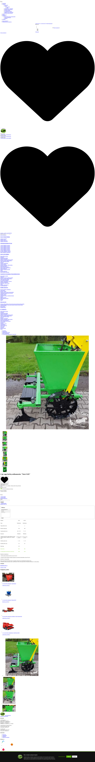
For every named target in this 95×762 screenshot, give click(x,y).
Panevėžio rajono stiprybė (8, 9)
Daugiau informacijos (61, 756)
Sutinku (69, 756)
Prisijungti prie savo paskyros (7, 21)
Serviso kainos (2, 306)
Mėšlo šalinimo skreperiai (4, 298)
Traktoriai (1, 322)
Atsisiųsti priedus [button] (3, 503)
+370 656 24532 (3, 136)
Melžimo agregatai (3, 297)
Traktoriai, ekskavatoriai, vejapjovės (6, 281)
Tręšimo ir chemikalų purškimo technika (6, 259)
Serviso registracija (3, 32)
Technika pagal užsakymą (4, 284)
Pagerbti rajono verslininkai (8, 8)
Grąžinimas (4, 736)
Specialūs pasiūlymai (3, 271)
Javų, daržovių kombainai (4, 280)
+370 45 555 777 (38, 23)
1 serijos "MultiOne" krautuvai (5, 245)
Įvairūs (1, 270)
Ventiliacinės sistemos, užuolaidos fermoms (7, 295)
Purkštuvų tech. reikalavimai (8, 12)
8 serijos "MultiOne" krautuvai (5, 249)
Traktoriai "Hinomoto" (3, 240)
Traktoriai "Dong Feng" (4, 241)
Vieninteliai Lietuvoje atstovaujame (9, 16)
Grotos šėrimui (2, 290)
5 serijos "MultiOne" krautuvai (5, 247)
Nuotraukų (8, 6)
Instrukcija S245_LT (3, 565)
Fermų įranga (2, 326)
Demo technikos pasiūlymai (4, 272)
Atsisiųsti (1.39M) (3, 567)
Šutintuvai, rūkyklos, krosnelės (5, 269)
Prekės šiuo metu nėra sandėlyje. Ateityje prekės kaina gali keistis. (10, 485)
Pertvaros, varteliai (3, 291)
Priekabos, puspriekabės (4, 263)
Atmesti (74, 756)
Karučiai (1, 299)
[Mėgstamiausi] (47, 126)
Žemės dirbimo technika (4, 256)
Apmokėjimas (4, 735)
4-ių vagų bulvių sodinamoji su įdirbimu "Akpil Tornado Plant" (12, 616)
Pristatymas (4, 734)
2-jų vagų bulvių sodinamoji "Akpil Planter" (9, 583)
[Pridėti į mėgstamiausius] (9, 585)
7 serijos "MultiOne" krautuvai (5, 248)
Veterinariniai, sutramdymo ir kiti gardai (6, 293)
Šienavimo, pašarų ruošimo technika (6, 260)
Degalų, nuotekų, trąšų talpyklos (5, 267)
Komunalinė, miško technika (4, 283)
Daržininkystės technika (4, 313)
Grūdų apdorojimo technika (4, 261)
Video (7, 7)
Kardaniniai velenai (3, 323)
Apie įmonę (6, 5)
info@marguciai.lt (49, 23)
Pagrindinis (4, 3)
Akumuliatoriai (2, 324)
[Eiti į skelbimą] (48, 587)
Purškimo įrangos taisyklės (8, 13)
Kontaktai (3, 19)
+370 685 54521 (3, 134)
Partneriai (3, 15)
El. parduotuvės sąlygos (8, 11)
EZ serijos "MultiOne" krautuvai (5, 251)
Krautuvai (2, 262)
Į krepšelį (2, 501)
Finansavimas (4, 14)
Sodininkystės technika (4, 258)
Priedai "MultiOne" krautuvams (5, 252)
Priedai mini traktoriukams (4, 266)
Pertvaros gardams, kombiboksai (5, 289)
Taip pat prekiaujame (7, 17)
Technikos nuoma (3, 307)
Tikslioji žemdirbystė (3, 268)
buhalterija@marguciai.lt (4, 716)
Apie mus (3, 4)
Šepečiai (1, 296)
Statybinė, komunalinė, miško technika (6, 265)
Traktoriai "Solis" (3, 239)
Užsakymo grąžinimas (5, 737)
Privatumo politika (7, 10)
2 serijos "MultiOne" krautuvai (5, 246)
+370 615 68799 (3, 138)
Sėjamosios (2, 257)
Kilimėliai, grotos (3, 294)
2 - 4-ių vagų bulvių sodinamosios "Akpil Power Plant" (11, 632)
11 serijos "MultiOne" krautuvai (5, 250)
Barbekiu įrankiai (3, 328)
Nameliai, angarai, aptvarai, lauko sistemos (7, 292)
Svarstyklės (2, 327)
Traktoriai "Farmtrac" (3, 238)
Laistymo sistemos (3, 264)
